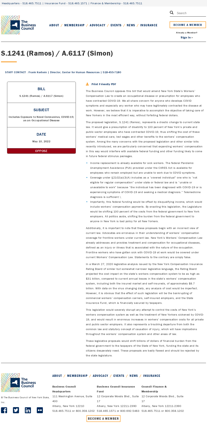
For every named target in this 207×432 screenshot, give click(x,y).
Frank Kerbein (38, 72)
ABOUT (54, 25)
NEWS (131, 25)
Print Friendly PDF (104, 84)
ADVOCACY (97, 25)
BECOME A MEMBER (187, 25)
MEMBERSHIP (74, 25)
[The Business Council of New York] (18, 20)
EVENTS (116, 25)
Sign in (186, 37)
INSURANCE (149, 25)
